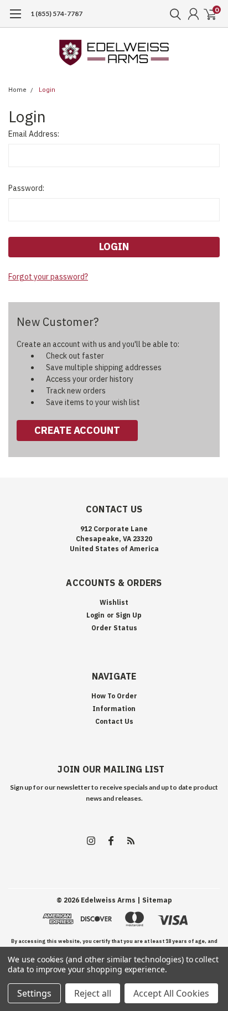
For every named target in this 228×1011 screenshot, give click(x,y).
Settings (34, 993)
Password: (26, 188)
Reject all (92, 993)
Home (17, 90)
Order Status (114, 628)
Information (114, 708)
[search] (173, 14)
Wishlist (114, 602)
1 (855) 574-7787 (56, 13)
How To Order (114, 696)
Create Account (77, 430)
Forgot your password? (48, 277)
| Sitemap (154, 900)
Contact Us (114, 721)
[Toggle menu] (15, 19)
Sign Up (129, 615)
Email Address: (33, 134)
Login (47, 90)
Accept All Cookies (171, 993)
